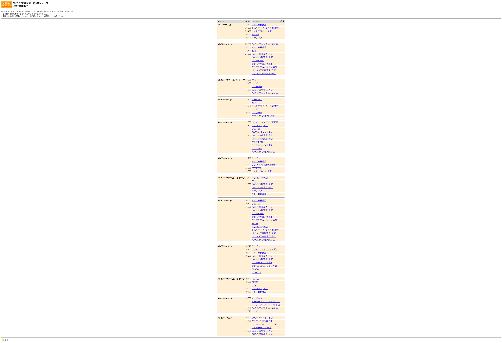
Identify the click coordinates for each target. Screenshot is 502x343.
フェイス (256, 83)
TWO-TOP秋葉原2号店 (262, 57)
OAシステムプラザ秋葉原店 (265, 44)
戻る (6, 340)
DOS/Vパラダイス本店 (262, 132)
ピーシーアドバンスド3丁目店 (266, 305)
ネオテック (257, 38)
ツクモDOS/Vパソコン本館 (264, 67)
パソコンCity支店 (260, 126)
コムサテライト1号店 (262, 31)
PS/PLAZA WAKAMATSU (263, 116)
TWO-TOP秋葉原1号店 (262, 54)
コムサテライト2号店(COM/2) (265, 28)
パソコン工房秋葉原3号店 (264, 74)
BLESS (255, 223)
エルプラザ (257, 113)
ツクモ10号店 (258, 60)
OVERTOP (256, 168)
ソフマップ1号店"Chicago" (264, 165)
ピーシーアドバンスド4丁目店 (266, 301)
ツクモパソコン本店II (262, 64)
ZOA (254, 51)
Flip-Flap (255, 35)
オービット (257, 99)
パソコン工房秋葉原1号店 (264, 70)
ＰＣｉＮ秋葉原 (259, 25)
